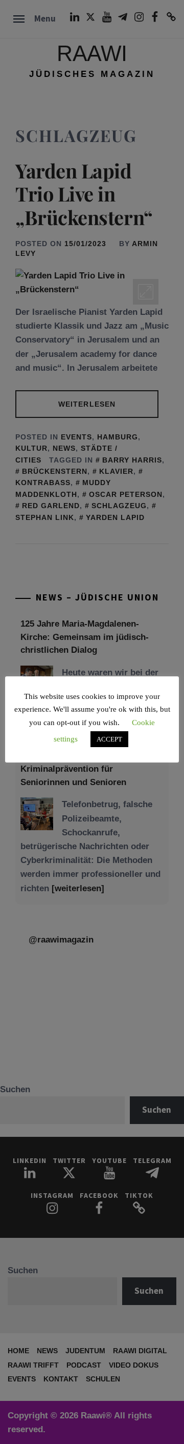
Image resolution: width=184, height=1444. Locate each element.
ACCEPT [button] (109, 739)
